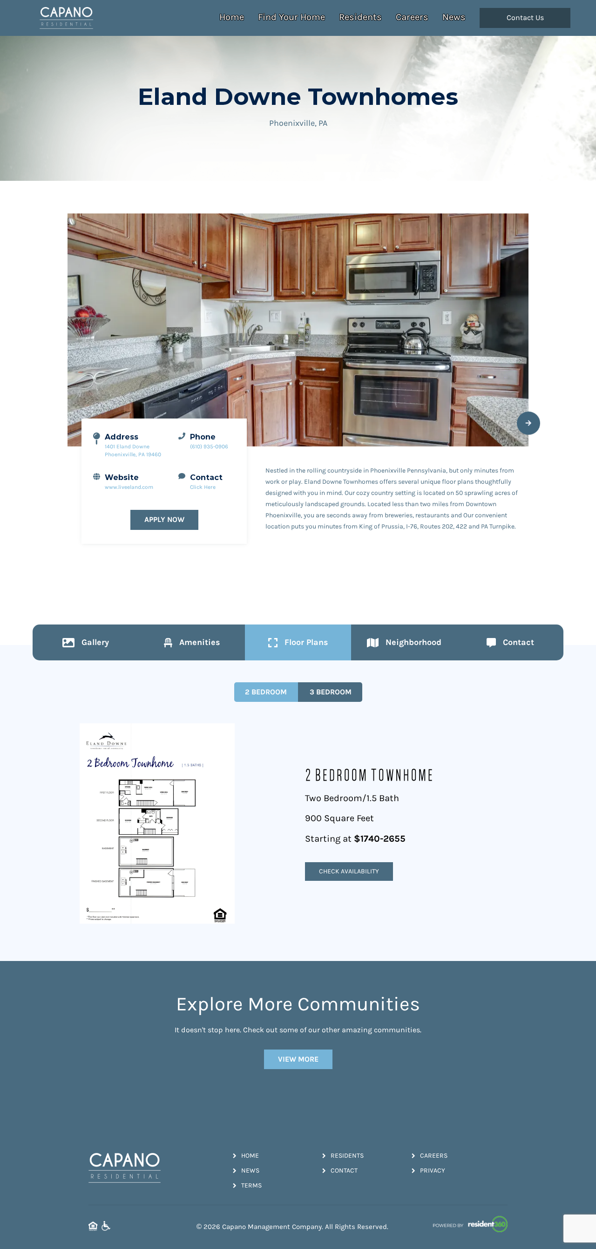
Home (231, 17)
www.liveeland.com (129, 487)
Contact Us (525, 18)
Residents (360, 17)
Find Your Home (291, 17)
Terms (251, 1185)
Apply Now (164, 519)
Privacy (432, 1170)
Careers (412, 17)
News (454, 17)
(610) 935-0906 (209, 446)
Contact (344, 1170)
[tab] (86, 642)
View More (298, 1059)
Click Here (203, 487)
